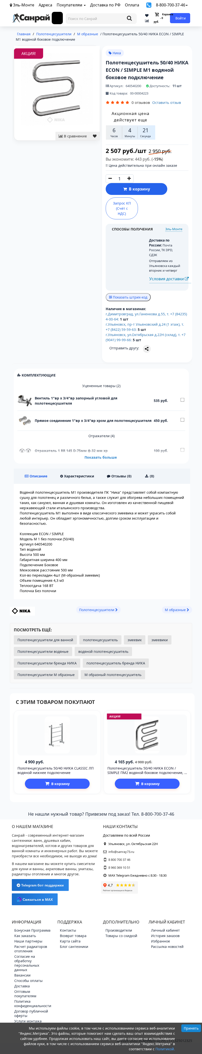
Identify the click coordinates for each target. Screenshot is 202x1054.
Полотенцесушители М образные (46, 674)
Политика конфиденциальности (32, 1003)
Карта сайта (70, 941)
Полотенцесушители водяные (42, 651)
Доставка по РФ (105, 5)
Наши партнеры (28, 941)
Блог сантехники (74, 946)
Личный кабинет (165, 930)
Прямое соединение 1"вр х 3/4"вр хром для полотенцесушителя (93, 420)
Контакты (68, 930)
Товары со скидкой (121, 935)
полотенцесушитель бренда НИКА (115, 663)
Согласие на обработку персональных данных (26, 963)
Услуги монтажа (28, 1021)
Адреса (45, 5)
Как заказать (25, 935)
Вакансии (22, 975)
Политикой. (165, 1049)
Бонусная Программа (32, 930)
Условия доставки (167, 279)
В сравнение (75, 135)
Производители (118, 930)
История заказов (165, 935)
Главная (24, 34)
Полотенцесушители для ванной (45, 640)
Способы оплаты (28, 980)
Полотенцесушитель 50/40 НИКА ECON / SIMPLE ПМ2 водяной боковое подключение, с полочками (146, 772)
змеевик (135, 640)
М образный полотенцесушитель (112, 674)
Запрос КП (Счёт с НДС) (122, 208)
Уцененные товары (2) (101, 385)
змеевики (160, 640)
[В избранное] (95, 136)
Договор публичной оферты (31, 1013)
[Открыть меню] (57, 18)
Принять (191, 1028)
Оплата (132, 5)
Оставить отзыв (166, 102)
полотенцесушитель (100, 640)
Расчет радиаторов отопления (30, 948)
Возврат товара (73, 935)
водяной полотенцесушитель (103, 651)
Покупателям (70, 5)
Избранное (160, 941)
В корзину (138, 189)
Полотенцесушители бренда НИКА (47, 663)
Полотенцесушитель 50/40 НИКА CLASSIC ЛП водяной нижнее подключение (55, 770)
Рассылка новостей (167, 946)
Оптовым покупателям (25, 993)
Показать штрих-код (129, 297)
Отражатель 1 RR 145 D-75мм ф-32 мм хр (71, 450)
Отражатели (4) (101, 435)
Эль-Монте (173, 229)
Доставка (22, 986)
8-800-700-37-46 (170, 5)
